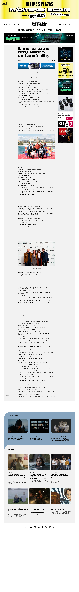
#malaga (8, 396)
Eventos (44, 30)
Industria (58, 30)
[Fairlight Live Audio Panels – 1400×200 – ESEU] (39, 38)
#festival (8, 395)
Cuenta (70, 24)
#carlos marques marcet (9, 393)
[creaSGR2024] (65, 119)
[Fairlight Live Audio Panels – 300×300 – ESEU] (65, 87)
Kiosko (65, 24)
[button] (70, 415)
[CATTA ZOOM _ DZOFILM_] (65, 54)
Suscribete (60, 24)
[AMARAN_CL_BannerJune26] (36, 66)
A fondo (38, 30)
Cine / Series (21, 30)
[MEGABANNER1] (39, 9)
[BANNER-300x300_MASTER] (65, 135)
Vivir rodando (30, 30)
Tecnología (51, 30)
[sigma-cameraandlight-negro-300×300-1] (65, 103)
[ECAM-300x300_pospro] (65, 70)
